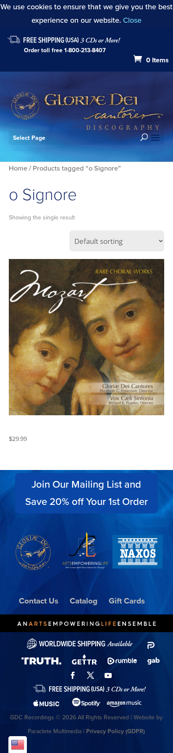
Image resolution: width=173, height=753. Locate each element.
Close (132, 20)
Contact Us (38, 601)
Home (18, 168)
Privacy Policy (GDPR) (115, 731)
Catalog (83, 601)
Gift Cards (127, 601)
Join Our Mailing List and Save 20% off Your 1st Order (86, 493)
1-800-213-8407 (85, 50)
